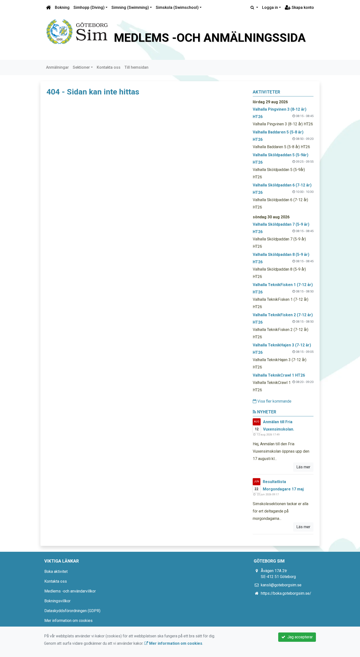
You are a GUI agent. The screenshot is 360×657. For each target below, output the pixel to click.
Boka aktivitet (56, 571)
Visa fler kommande (273, 401)
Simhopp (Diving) (89, 7)
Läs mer (303, 467)
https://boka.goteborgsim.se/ (286, 593)
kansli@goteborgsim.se (281, 585)
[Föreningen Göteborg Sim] (77, 31)
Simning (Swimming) (130, 7)
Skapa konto (302, 7)
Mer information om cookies (68, 620)
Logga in (270, 7)
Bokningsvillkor (57, 601)
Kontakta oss (108, 67)
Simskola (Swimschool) (177, 7)
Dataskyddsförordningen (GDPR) (72, 610)
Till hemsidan (136, 67)
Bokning (62, 7)
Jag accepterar (299, 637)
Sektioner (81, 67)
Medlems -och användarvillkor (70, 591)
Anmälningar (57, 67)
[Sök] (254, 7)
